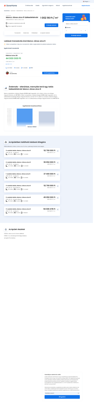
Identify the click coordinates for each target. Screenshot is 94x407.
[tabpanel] (32, 63)
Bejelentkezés (86, 5)
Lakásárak (13, 10)
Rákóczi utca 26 (11, 55)
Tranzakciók (17, 33)
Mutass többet (32, 127)
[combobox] (76, 24)
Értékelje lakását (51, 25)
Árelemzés (26, 33)
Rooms (68, 27)
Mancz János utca (28, 10)
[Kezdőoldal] (10, 5)
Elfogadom (62, 397)
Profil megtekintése (49, 73)
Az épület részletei (45, 33)
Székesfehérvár (19, 10)
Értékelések (34, 33)
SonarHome (7, 10)
